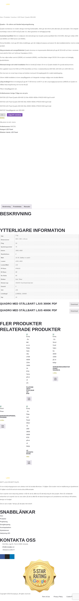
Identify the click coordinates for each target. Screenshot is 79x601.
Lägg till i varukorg (14, 115)
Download (74, 304)
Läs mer (29, 398)
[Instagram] (7, 556)
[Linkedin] (12, 556)
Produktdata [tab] (17, 206)
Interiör (8, 132)
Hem (1, 17)
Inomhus (13, 17)
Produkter (7, 17)
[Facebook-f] (2, 556)
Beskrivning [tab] (7, 206)
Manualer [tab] (27, 206)
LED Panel (21, 17)
